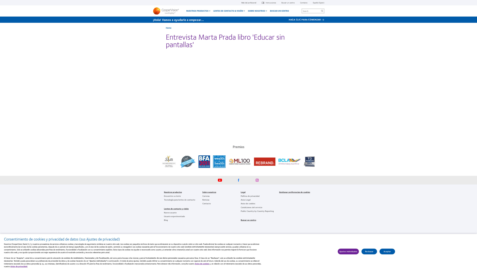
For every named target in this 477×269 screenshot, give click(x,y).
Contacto (303, 2)
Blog (166, 220)
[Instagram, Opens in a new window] (257, 181)
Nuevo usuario (170, 212)
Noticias (205, 199)
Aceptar (387, 251)
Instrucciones (271, 2)
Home (168, 27)
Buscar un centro (288, 2)
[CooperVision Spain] (167, 11)
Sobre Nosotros (256, 10)
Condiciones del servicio (251, 207)
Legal (243, 192)
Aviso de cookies (248, 203)
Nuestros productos (197, 10)
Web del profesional (248, 2)
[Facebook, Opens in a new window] (238, 181)
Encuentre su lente (172, 196)
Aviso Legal (246, 199)
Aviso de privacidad (18, 266)
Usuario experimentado (174, 216)
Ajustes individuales (348, 251)
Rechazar (369, 251)
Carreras (206, 196)
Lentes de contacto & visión (228, 10)
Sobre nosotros (209, 192)
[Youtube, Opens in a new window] (220, 181)
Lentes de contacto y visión (176, 208)
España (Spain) (318, 2)
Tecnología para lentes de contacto (179, 199)
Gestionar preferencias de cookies (294, 192)
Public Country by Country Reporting (257, 211)
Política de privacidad (250, 196)
